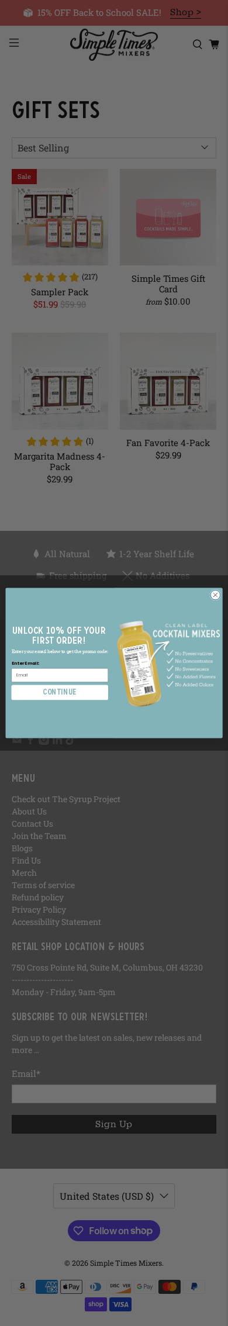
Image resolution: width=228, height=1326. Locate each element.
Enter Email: (26, 663)
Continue (60, 692)
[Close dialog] (215, 595)
